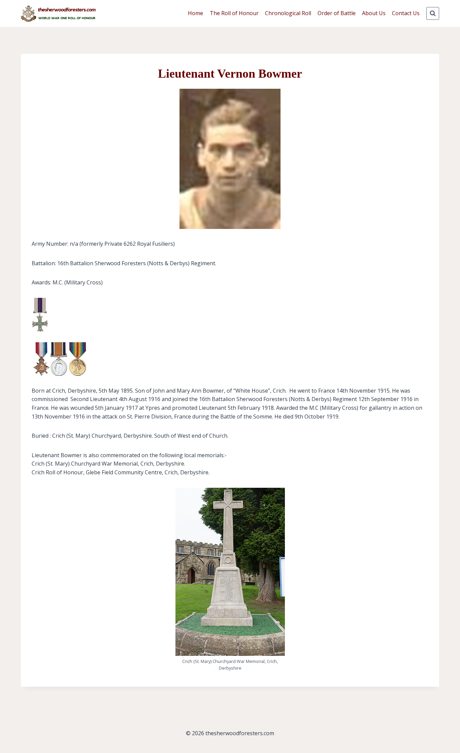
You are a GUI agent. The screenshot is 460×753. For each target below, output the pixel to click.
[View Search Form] (432, 13)
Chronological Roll (288, 13)
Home (195, 13)
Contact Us (406, 13)
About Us (374, 13)
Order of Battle (337, 13)
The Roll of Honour (234, 13)
